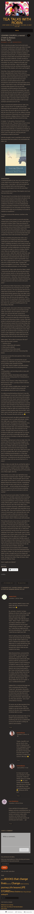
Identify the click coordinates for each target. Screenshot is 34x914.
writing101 (4, 894)
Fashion (22, 883)
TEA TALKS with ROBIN (17, 21)
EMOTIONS (4, 908)
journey (5, 887)
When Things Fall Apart (26, 891)
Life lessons (14, 887)
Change (16, 883)
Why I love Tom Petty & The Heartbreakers (12, 906)
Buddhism (9, 883)
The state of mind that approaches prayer (23, 583)
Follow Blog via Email (8, 857)
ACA (2, 879)
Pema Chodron (15, 891)
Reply (10, 727)
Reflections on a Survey (7, 904)
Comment (24, 850)
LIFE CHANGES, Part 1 (7, 583)
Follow (4, 867)
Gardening (26, 883)
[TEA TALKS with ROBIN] (17, 16)
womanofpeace (17, 42)
